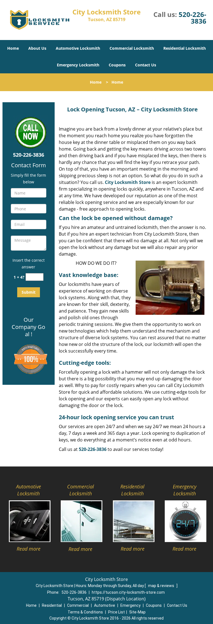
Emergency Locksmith (78, 65)
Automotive (104, 605)
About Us (37, 48)
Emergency (130, 605)
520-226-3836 (192, 18)
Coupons (117, 65)
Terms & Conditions (85, 612)
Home (13, 48)
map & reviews (161, 585)
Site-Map (137, 612)
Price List (116, 612)
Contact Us (145, 65)
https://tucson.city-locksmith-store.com (128, 592)
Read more (28, 548)
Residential (52, 605)
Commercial (78, 605)
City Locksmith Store (128, 182)
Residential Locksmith (184, 48)
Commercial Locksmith (132, 48)
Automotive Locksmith (78, 48)
